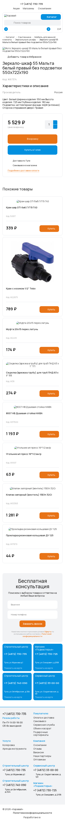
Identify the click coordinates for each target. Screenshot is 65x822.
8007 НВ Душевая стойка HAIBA (24, 413)
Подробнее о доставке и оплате (23, 170)
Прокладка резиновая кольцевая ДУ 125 (29, 535)
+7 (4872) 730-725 (46, 654)
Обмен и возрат (42, 728)
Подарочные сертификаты (40, 733)
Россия (58, 92)
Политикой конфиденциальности (37, 635)
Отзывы (37, 748)
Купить (51, 228)
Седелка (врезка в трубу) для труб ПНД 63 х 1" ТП (32, 374)
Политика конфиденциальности (32, 812)
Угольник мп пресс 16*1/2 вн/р (23, 454)
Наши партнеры (42, 756)
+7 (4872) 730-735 (15, 654)
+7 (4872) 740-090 (15, 683)
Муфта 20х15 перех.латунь (22, 329)
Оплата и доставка (43, 717)
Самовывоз (39, 721)
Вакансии (38, 752)
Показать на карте (13, 668)
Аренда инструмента (14, 748)
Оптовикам (39, 759)
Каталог (52, 16)
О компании (44, 8)
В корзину (32, 138)
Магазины (28, 8)
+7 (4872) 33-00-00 (47, 683)
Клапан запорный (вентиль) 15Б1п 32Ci (29, 494)
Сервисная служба (44, 724)
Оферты (48, 631)
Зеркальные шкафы (25, 39)
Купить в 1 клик (32, 149)
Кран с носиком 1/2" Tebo (21, 288)
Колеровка (8, 745)
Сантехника (24, 37)
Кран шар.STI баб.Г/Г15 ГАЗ (21, 207)
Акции (16, 8)
